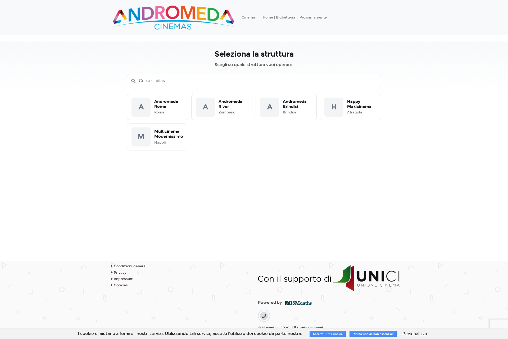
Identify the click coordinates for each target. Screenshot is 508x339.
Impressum (123, 279)
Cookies (120, 285)
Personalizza (414, 334)
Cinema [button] (249, 17)
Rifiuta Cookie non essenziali (373, 334)
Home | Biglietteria (279, 17)
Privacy (119, 273)
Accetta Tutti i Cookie (328, 334)
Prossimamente (313, 17)
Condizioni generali (130, 266)
